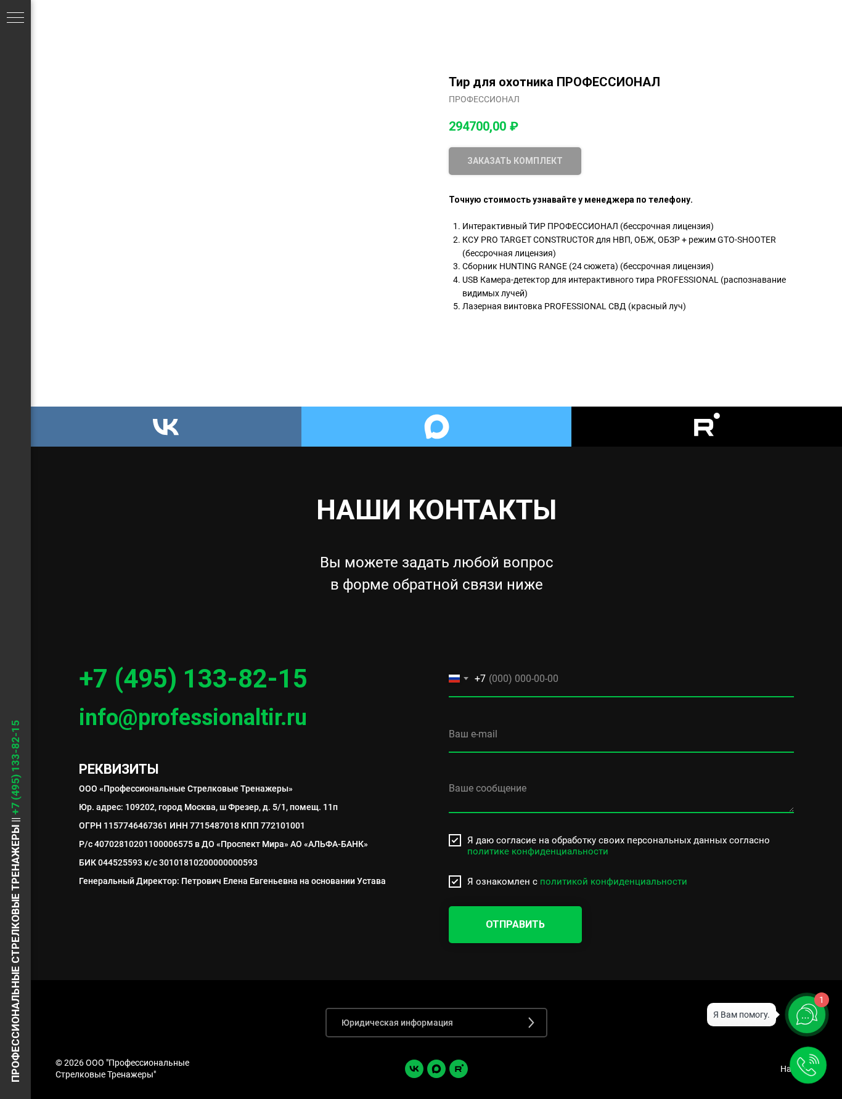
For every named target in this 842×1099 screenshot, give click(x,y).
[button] (436, 1022)
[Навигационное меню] (15, 18)
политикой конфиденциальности (613, 881)
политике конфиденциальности (537, 851)
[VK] (166, 427)
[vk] (414, 1069)
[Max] (436, 427)
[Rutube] (706, 427)
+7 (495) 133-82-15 (193, 678)
